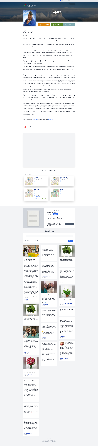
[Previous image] (23, 251)
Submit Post (70, 240)
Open (72, 126)
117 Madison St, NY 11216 (40, 181)
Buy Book (55, 214)
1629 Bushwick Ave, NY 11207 (67, 194)
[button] (28, 180)
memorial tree (35, 119)
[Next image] (38, 251)
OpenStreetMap (50, 443)
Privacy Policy (46, 441)
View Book (49, 214)
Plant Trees (44, 198)
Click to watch (38, 196)
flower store (50, 119)
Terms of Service (51, 441)
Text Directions (37, 198)
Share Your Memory (69, 223)
